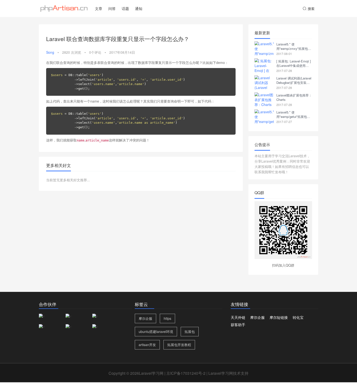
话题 (125, 8)
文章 (98, 8)
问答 (112, 8)
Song (50, 52)
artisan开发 (147, 344)
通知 (138, 8)
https (167, 318)
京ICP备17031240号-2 (185, 373)
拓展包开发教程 (179, 344)
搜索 (311, 8)
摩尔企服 (145, 318)
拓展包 (190, 331)
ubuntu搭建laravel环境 (156, 331)
